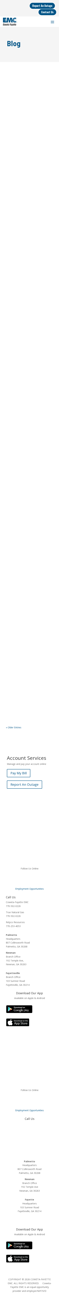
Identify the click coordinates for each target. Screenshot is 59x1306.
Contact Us (47, 12)
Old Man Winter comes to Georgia (24, 238)
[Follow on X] (23, 878)
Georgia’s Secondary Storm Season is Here (25, 411)
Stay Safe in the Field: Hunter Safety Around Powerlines (26, 535)
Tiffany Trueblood (21, 111)
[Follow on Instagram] (36, 878)
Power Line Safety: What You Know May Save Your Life (26, 673)
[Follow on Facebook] (16, 878)
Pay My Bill (18, 773)
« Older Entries (13, 727)
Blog (13, 115)
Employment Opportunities (29, 888)
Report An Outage (42, 6)
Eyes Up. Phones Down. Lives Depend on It (27, 174)
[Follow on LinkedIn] (29, 878)
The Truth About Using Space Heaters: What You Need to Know (27, 353)
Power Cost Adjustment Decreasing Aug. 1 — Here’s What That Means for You (26, 603)
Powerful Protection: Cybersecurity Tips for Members (29, 479)
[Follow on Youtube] (42, 878)
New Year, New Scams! (23, 305)
